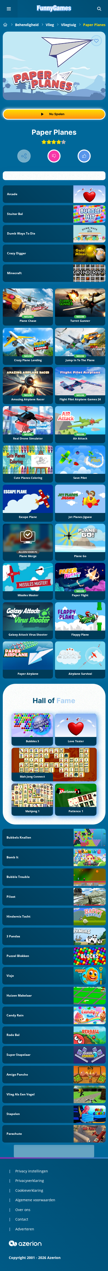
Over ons (22, 1209)
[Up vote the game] (84, 156)
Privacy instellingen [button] (31, 1171)
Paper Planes (94, 24)
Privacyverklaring (29, 1180)
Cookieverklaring (29, 1190)
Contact (21, 1219)
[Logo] (54, 9)
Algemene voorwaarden (35, 1200)
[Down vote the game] (54, 156)
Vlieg (50, 24)
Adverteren (24, 1229)
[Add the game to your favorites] (96, 40)
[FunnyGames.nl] (5, 24)
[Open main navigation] (9, 9)
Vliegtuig (68, 24)
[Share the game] (24, 156)
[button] (99, 9)
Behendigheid (27, 24)
